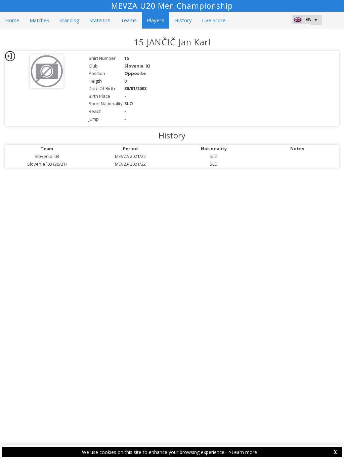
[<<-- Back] (10, 56)
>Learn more (243, 452)
